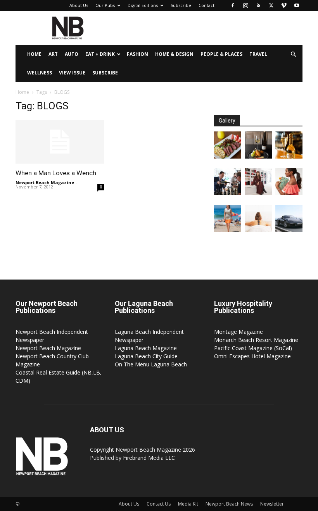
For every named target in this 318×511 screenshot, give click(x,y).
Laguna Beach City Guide (146, 356)
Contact (206, 5)
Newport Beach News (229, 504)
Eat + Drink (100, 54)
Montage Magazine (238, 331)
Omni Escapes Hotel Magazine (252, 356)
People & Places (221, 54)
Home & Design (174, 54)
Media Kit (188, 504)
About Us (78, 5)
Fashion (137, 54)
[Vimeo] (284, 5)
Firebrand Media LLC (149, 457)
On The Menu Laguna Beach (151, 364)
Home (34, 54)
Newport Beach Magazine (45, 182)
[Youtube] (296, 5)
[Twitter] (271, 5)
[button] (293, 54)
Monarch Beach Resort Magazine (256, 340)
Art (53, 54)
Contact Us (159, 504)
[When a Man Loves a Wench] (60, 142)
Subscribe (181, 5)
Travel (258, 54)
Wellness (39, 72)
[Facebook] (232, 5)
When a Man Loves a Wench (56, 173)
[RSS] (258, 5)
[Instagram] (245, 5)
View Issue (72, 72)
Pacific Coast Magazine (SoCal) (253, 348)
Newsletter (272, 504)
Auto (71, 54)
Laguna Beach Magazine (146, 348)
